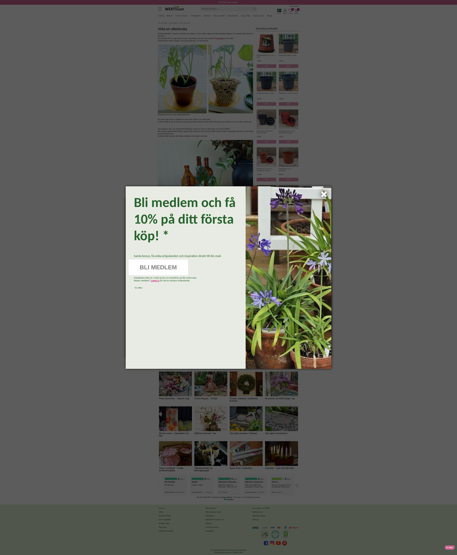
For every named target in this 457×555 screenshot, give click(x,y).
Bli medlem (158, 267)
